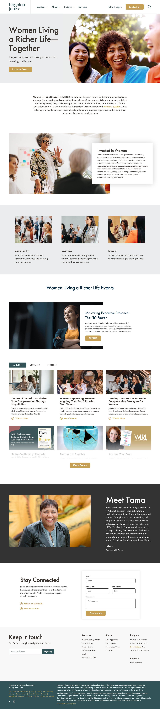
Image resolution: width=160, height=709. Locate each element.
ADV (32, 691)
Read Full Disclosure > (66, 704)
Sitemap (12, 696)
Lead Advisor (136, 663)
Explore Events (20, 69)
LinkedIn (109, 546)
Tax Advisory (87, 643)
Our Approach (112, 640)
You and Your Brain (120, 454)
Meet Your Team (113, 647)
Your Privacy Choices (45, 696)
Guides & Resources (138, 643)
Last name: (116, 586)
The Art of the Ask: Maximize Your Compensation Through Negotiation (29, 401)
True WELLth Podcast (139, 650)
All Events (17, 365)
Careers (134, 658)
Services (86, 635)
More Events (80, 465)
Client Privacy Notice (38, 694)
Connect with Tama (114, 550)
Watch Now (21, 418)
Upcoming (35, 365)
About (109, 635)
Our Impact (111, 643)
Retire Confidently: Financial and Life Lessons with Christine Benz (30, 456)
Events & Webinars (138, 640)
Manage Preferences (26, 696)
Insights (134, 635)
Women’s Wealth (89, 658)
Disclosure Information (19, 691)
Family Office (87, 647)
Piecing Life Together (72, 454)
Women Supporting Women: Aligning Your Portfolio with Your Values (77, 401)
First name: (90, 586)
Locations (110, 650)
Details (93, 338)
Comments (90, 597)
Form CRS (41, 691)
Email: (88, 576)
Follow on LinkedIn (33, 603)
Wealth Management (91, 640)
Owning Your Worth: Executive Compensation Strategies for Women (127, 401)
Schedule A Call (31, 608)
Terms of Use (21, 694)
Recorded (52, 365)
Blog (137, 647)
